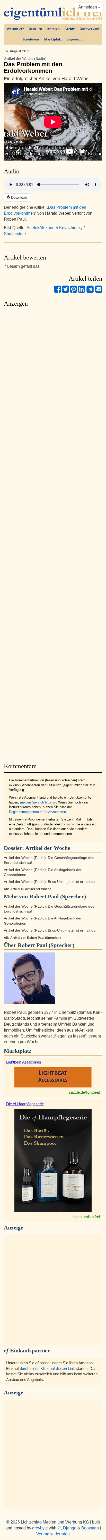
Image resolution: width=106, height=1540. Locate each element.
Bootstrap (90, 1528)
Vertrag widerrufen (53, 1534)
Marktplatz (53, 39)
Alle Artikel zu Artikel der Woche (27, 889)
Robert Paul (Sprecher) (46, 945)
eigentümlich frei (86, 1217)
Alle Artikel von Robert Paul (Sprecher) (32, 938)
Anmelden (88, 7)
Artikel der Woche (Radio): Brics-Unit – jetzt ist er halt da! (50, 882)
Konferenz (31, 39)
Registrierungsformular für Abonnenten (37, 812)
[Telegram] (90, 291)
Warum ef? (15, 29)
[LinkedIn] (81, 291)
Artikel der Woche (47, 848)
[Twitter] (65, 291)
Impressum (75, 39)
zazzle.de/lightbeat (84, 1092)
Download (18, 197)
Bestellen (35, 29)
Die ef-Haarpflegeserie (25, 1104)
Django (69, 1528)
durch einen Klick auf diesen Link (47, 1368)
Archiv (69, 29)
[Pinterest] (73, 291)
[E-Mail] (98, 291)
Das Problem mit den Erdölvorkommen (33, 65)
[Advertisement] (53, 533)
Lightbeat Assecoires (23, 1062)
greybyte (40, 1528)
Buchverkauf (90, 29)
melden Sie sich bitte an (38, 802)
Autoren (53, 29)
